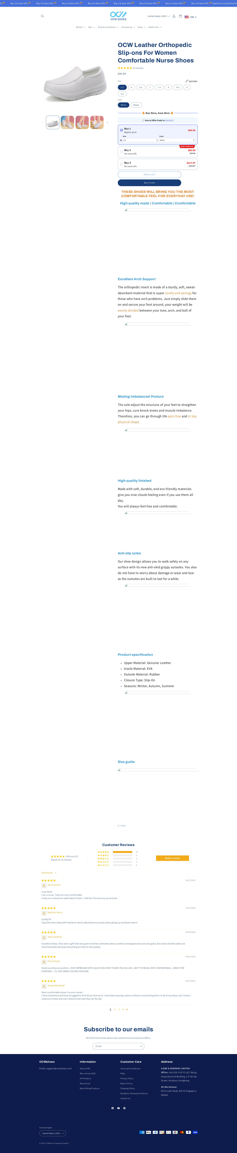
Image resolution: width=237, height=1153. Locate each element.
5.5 (122, 87)
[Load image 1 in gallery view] (52, 122)
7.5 (159, 87)
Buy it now (149, 182)
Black (136, 105)
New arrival (85, 1083)
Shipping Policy (127, 1088)
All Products (85, 1078)
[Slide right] (108, 122)
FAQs (122, 1073)
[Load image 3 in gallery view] (82, 122)
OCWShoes (50, 1143)
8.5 (177, 87)
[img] (49, 880)
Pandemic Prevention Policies (134, 1093)
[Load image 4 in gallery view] (97, 122)
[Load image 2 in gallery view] (67, 122)
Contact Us (125, 1098)
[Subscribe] (141, 1046)
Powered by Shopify (61, 1143)
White (123, 105)
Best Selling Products (89, 1088)
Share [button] (123, 825)
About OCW (85, 1068)
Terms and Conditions (130, 1068)
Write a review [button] (172, 858)
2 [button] (114, 1009)
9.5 (122, 93)
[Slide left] (42, 122)
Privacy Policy (126, 1078)
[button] (42, 16)
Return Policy (126, 1083)
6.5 (140, 87)
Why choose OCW (87, 1073)
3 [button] (119, 1009)
